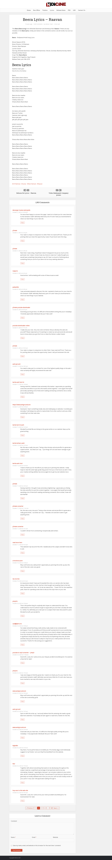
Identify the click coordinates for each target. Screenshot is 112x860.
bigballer (15, 745)
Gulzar (24, 184)
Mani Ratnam (32, 184)
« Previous (29, 808)
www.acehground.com (19, 691)
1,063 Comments (38, 24)
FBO (69, 10)
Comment (14, 821)
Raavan (40, 184)
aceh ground (16, 364)
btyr (14, 764)
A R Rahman (16, 184)
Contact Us (81, 10)
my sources (16, 579)
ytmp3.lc (15, 601)
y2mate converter (18, 506)
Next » (56, 808)
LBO (74, 10)
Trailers (44, 10)
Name (13, 837)
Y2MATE (15, 271)
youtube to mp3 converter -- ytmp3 (23, 652)
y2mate (15, 230)
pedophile (16, 287)
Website (55, 837)
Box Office (36, 10)
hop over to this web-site (20, 790)
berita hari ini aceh (18, 425)
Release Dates (60, 10)
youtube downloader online (21, 325)
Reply (22, 222)
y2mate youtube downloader (21, 307)
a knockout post (18, 561)
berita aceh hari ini (18, 382)
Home (29, 10)
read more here (17, 542)
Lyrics (52, 10)
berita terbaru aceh (19, 443)
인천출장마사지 (17, 624)
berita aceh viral (17, 463)
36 (51, 808)
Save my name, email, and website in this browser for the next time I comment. (37, 845)
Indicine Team (49, 24)
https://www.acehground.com (22, 405)
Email (34, 837)
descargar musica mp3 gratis (21, 210)
